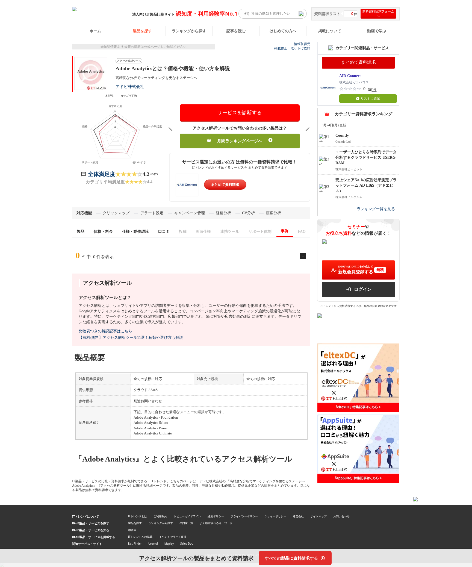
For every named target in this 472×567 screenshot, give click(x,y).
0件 (374, 90)
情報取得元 (302, 44)
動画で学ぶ (376, 30)
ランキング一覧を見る (376, 209)
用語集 (132, 530)
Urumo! (153, 543)
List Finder (135, 543)
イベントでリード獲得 (172, 537)
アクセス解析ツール (129, 60)
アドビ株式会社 (130, 86)
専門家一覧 (186, 523)
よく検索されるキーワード (216, 523)
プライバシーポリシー (244, 516)
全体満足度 (101, 174)
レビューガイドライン (187, 516)
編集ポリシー (216, 516)
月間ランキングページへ (239, 141)
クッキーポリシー (275, 516)
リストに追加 (370, 99)
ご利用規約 (160, 516)
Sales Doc (186, 543)
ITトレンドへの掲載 (140, 537)
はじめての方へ (283, 30)
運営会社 (298, 516)
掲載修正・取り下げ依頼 (292, 48)
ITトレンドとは (137, 516)
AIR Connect (350, 76)
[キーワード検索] (301, 13)
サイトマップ (318, 516)
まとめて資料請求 (225, 185)
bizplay (169, 543)
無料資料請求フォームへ (378, 13)
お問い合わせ (341, 516)
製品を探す (142, 30)
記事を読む (236, 30)
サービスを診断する (239, 112)
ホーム (95, 30)
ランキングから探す (189, 30)
